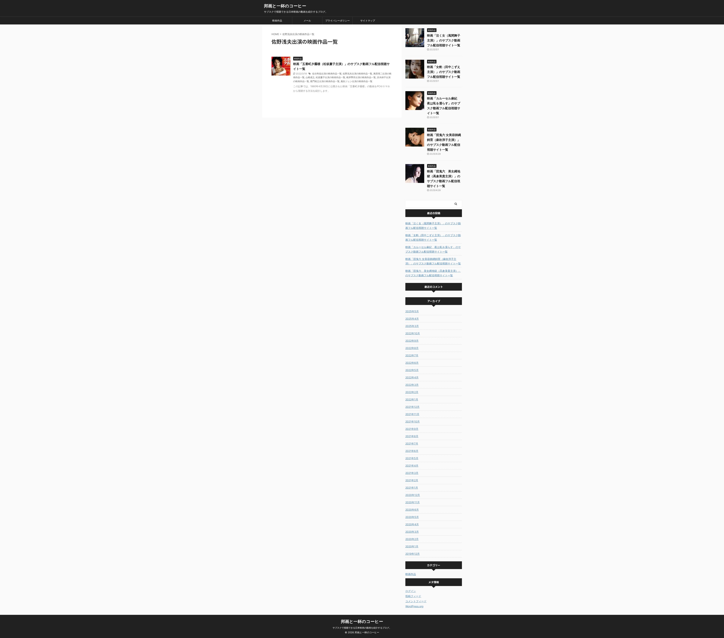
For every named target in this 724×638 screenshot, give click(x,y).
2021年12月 (412, 406)
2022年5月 (412, 370)
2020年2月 (412, 539)
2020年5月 (412, 517)
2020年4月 (412, 524)
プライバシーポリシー (337, 20)
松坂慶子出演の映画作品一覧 (330, 77)
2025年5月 (412, 311)
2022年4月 (412, 377)
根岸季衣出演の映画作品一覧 (361, 77)
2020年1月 (411, 546)
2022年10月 (412, 333)
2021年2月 (411, 480)
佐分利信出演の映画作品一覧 (327, 73)
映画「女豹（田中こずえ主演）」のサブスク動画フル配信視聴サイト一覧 (443, 72)
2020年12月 (412, 495)
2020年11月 (412, 502)
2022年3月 (412, 384)
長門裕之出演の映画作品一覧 (325, 81)
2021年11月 (412, 414)
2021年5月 (411, 458)
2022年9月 (412, 340)
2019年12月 (412, 553)
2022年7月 (411, 355)
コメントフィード (415, 601)
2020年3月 (412, 531)
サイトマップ (367, 20)
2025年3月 (412, 326)
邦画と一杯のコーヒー (285, 5)
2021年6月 (411, 450)
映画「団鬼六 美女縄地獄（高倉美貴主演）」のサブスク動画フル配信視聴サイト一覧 (433, 273)
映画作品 (277, 20)
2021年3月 (411, 472)
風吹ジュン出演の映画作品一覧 (356, 81)
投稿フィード (413, 596)
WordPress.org (414, 606)
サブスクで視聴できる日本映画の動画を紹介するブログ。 (362, 627)
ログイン (410, 591)
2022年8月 (412, 348)
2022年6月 (412, 362)
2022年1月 (411, 399)
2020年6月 (412, 509)
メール (307, 20)
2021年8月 (411, 436)
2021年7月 (411, 443)
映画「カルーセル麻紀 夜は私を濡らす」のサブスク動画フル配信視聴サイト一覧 (433, 249)
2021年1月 (411, 487)
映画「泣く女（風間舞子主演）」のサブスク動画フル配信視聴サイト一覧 (443, 40)
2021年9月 (411, 428)
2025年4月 (412, 318)
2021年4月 (411, 465)
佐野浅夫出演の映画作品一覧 (357, 73)
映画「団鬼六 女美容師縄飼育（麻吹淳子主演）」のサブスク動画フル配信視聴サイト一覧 (433, 261)
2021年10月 (412, 421)
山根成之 (310, 77)
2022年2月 (411, 392)
